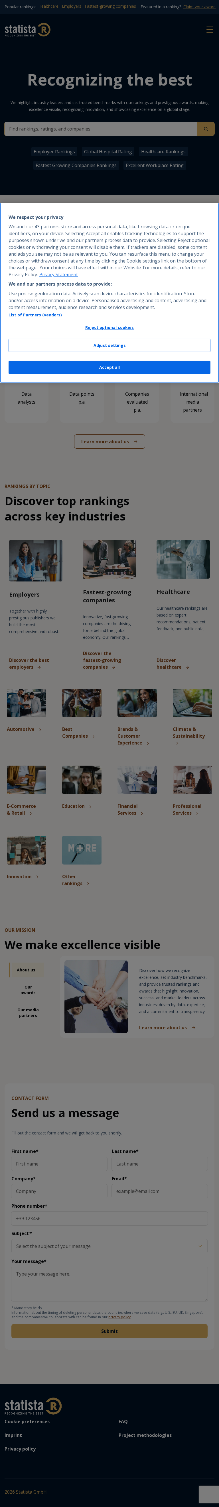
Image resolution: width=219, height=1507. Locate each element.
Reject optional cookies (109, 327)
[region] (109, 293)
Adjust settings (110, 345)
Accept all (109, 367)
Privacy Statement (58, 274)
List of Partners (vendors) (35, 315)
